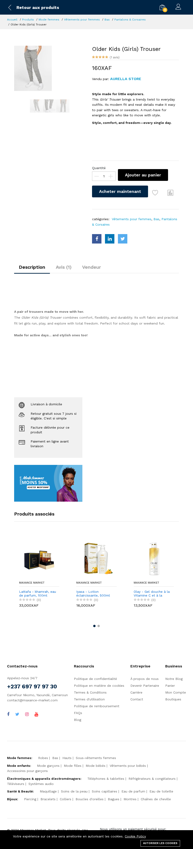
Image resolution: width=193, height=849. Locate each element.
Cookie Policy (135, 836)
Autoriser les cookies (160, 843)
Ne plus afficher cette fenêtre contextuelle (65, 476)
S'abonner (61, 463)
